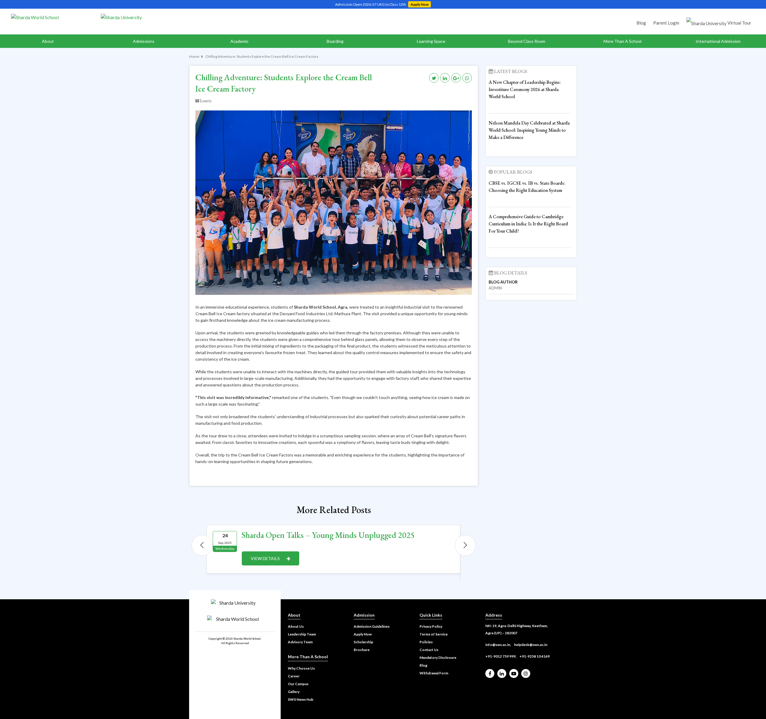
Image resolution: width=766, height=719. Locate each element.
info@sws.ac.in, (498, 644)
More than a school (623, 41)
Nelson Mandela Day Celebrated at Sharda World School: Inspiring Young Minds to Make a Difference (529, 130)
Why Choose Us (301, 668)
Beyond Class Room (526, 41)
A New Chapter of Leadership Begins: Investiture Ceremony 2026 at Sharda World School (525, 89)
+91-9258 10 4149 (534, 656)
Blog (641, 22)
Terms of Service (434, 634)
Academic (239, 41)
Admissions (143, 41)
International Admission (718, 41)
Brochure (362, 649)
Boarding (335, 41)
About (48, 41)
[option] (333, 549)
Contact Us (429, 649)
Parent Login (666, 22)
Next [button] (465, 545)
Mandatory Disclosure (438, 657)
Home (194, 56)
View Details (266, 558)
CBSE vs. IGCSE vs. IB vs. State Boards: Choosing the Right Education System (527, 186)
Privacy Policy (431, 626)
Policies (426, 642)
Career (294, 676)
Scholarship (363, 642)
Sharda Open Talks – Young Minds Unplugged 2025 (328, 535)
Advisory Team (300, 642)
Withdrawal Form (434, 673)
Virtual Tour (739, 22)
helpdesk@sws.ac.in (530, 644)
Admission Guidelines (372, 626)
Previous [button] (202, 545)
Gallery (294, 691)
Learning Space (431, 41)
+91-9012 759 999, (500, 656)
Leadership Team (302, 634)
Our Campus (298, 684)
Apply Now (419, 4)
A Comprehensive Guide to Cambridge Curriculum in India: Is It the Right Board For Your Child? (528, 223)
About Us (296, 626)
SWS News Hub (300, 699)
